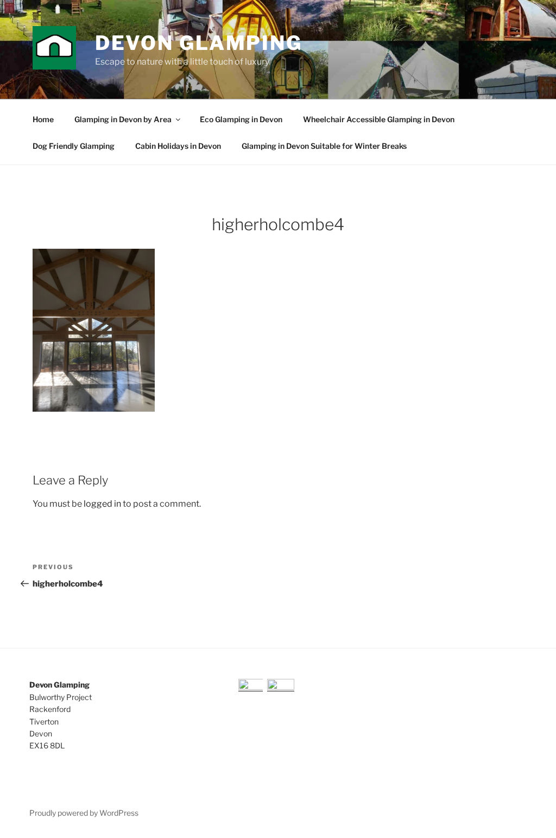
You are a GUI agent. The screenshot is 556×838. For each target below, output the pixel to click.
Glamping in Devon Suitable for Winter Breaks (324, 145)
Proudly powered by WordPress (83, 812)
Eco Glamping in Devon (241, 119)
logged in (102, 504)
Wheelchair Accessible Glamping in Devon (378, 119)
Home (43, 119)
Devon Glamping (198, 43)
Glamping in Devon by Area (123, 119)
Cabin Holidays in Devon (178, 145)
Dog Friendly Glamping (74, 145)
